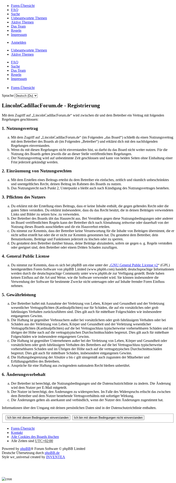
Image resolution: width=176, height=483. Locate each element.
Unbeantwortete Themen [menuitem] (29, 18)
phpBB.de (52, 453)
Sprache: (8, 95)
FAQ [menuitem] (14, 10)
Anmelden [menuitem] (18, 42)
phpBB (25, 449)
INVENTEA (55, 457)
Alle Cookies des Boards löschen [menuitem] (35, 437)
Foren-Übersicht (23, 428)
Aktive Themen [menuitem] (22, 22)
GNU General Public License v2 (134, 265)
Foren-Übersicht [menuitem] (23, 6)
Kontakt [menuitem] (17, 433)
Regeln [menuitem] (16, 30)
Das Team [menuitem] (18, 26)
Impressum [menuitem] (19, 35)
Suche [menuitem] (15, 14)
